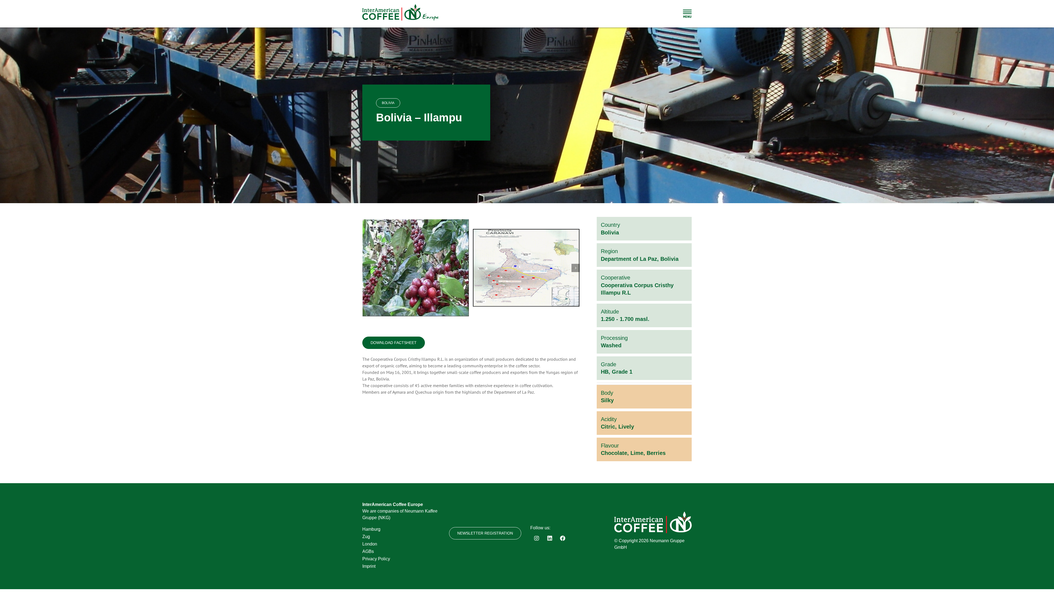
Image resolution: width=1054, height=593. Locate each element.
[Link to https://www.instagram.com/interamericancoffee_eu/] (536, 538)
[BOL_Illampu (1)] (416, 267)
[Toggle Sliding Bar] (687, 14)
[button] (366, 268)
